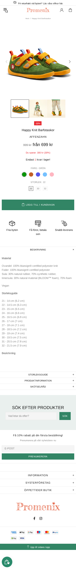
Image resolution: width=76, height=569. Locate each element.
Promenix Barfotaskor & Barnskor (38, 10)
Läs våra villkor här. (53, 3)
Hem (27, 18)
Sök (65, 416)
